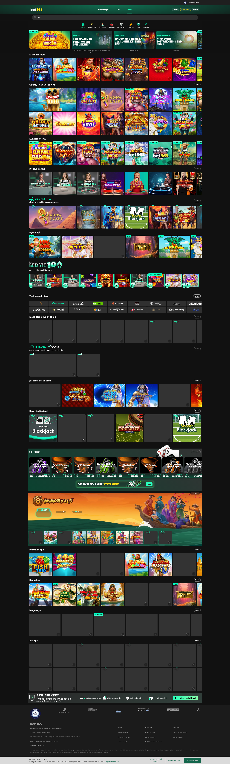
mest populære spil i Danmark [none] (40, 270)
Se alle (197, 85)
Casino (129, 10)
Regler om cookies (112, 762)
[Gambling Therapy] (92, 713)
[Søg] (35, 17)
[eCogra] (173, 713)
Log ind (195, 9)
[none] (115, 265)
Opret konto (185, 9)
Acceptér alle (192, 760)
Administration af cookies (155, 760)
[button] (49, 78)
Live (118, 10)
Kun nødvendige (174, 760)
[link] (40, 69)
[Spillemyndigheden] (185, 2)
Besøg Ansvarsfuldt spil (185, 698)
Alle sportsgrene (104, 10)
